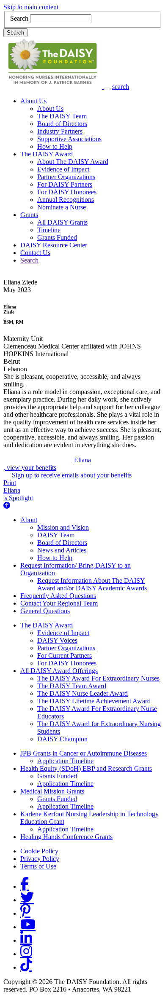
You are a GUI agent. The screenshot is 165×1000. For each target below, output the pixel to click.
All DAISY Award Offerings (59, 670)
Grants (29, 214)
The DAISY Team (62, 116)
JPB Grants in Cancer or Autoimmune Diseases (83, 753)
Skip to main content (30, 7)
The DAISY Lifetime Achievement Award (94, 701)
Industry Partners (59, 131)
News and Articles (61, 550)
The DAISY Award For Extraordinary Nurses (98, 678)
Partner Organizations (66, 176)
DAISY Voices (57, 640)
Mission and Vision (63, 527)
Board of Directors (62, 123)
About (28, 519)
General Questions (45, 610)
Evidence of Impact (63, 169)
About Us (33, 101)
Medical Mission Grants (52, 791)
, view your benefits (47, 463)
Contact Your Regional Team (59, 603)
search (120, 86)
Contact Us (35, 252)
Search (19, 18)
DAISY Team (55, 535)
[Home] (53, 86)
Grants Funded (57, 237)
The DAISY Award (46, 154)
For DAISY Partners (64, 184)
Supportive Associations (69, 138)
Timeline (48, 229)
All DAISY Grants (62, 222)
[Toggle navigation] (107, 89)
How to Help (54, 146)
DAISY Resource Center (53, 245)
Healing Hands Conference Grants (66, 836)
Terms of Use (38, 866)
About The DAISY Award (72, 161)
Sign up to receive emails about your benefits (72, 475)
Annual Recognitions (65, 199)
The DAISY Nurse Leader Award (82, 693)
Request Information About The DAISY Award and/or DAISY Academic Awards (92, 584)
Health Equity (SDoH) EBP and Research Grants (86, 768)
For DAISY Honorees (66, 192)
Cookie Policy (39, 851)
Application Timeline (65, 760)
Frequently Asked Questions (58, 595)
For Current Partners (64, 655)
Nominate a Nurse (61, 207)
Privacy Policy (39, 858)
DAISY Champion (62, 739)
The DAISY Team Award (71, 685)
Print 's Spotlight (18, 490)
